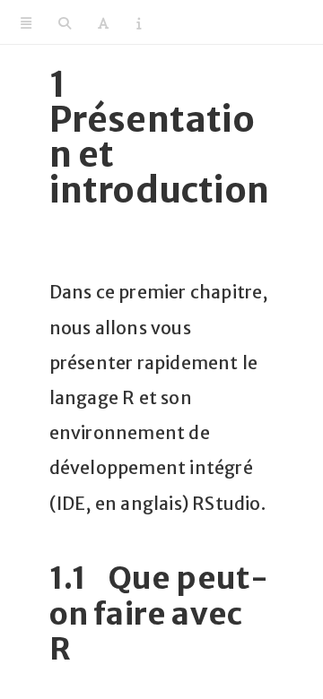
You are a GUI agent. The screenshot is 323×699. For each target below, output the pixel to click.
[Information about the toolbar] (138, 22)
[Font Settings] (103, 22)
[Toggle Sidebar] (26, 22)
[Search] (64, 22)
